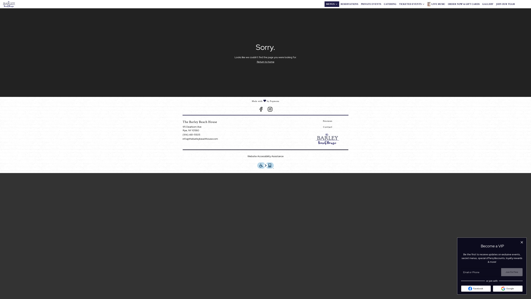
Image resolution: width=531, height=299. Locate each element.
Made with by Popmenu (139, 101)
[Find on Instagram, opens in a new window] (270, 110)
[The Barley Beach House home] (14, 4)
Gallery (487, 4)
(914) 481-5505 (191, 134)
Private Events (371, 4)
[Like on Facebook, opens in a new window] (260, 110)
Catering (390, 4)
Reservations (349, 4)
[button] (332, 4)
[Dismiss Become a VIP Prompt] (521, 242)
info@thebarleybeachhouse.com (200, 138)
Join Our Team (505, 4)
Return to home (265, 61)
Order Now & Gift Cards (464, 4)
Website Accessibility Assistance (266, 156)
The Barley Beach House (327, 139)
